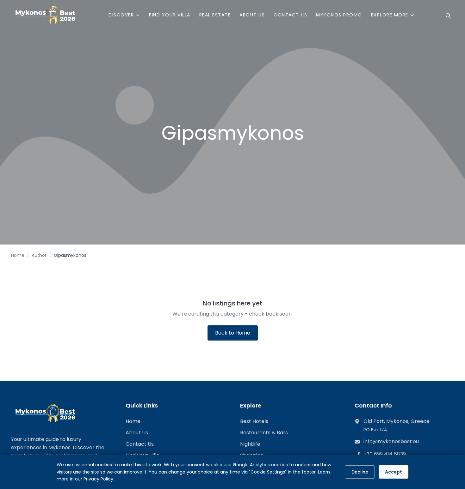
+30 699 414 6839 (384, 454)
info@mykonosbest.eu (391, 441)
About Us (137, 432)
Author (39, 255)
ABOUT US (252, 15)
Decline (359, 472)
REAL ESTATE (215, 15)
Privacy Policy (98, 479)
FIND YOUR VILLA (169, 15)
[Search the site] (448, 15)
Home (17, 255)
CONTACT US (290, 15)
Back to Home (232, 332)
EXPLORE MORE (389, 15)
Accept (393, 472)
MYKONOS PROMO (339, 15)
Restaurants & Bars (264, 432)
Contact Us (140, 444)
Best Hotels (254, 421)
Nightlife (250, 444)
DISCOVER (121, 15)
